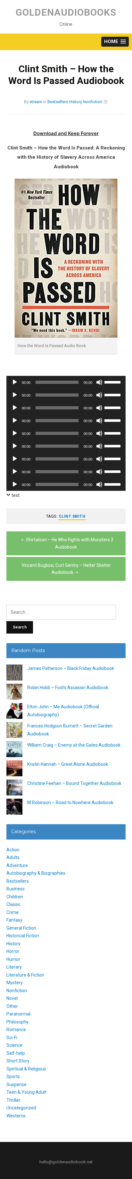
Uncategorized (21, 1107)
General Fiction (21, 928)
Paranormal (18, 1013)
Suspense (16, 1084)
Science (14, 1045)
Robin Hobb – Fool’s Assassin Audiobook (67, 687)
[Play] (15, 382)
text (16, 495)
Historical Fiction (22, 935)
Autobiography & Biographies (35, 873)
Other (12, 1006)
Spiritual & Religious (26, 1068)
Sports (13, 1076)
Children (14, 896)
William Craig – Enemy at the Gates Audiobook (73, 745)
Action (13, 849)
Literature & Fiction (25, 974)
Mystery (14, 982)
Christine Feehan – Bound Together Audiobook (74, 783)
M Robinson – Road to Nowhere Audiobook (70, 802)
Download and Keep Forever (66, 133)
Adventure (17, 865)
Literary (14, 967)
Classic (13, 904)
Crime (12, 912)
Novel (12, 998)
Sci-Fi (11, 1037)
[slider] (113, 381)
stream (35, 101)
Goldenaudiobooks (66, 12)
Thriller (13, 1100)
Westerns (16, 1115)
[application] (66, 382)
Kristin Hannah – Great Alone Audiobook (67, 764)
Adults (13, 857)
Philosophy (17, 1021)
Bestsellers (57, 101)
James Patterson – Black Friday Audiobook (70, 668)
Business (15, 888)
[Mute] (99, 382)
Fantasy (14, 920)
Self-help (15, 1053)
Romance (16, 1029)
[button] (115, 42)
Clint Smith (72, 516)
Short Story (17, 1060)
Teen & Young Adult (26, 1092)
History (75, 101)
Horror (12, 951)
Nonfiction (92, 101)
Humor (13, 959)
